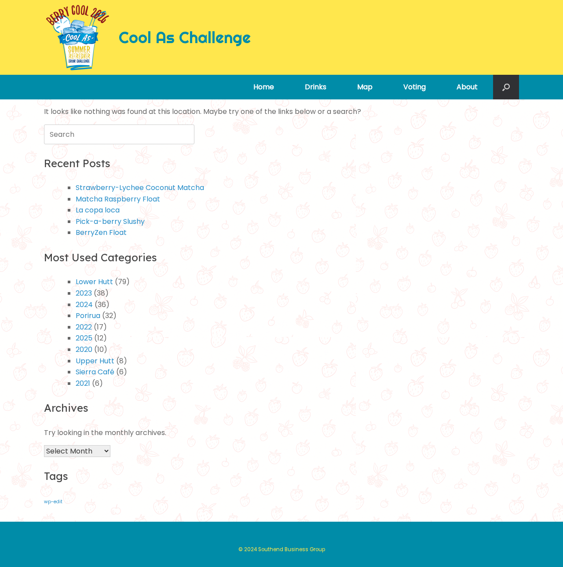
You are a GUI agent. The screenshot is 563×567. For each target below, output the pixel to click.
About (467, 87)
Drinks (315, 87)
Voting (414, 87)
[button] (506, 87)
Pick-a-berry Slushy (110, 221)
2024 (84, 305)
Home (263, 87)
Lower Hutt (94, 282)
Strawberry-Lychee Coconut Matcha (140, 188)
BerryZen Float (101, 232)
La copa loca (98, 210)
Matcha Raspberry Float (118, 199)
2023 (84, 293)
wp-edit (53, 501)
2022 (84, 327)
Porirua (88, 316)
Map (365, 87)
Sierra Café (95, 372)
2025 (84, 338)
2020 (84, 349)
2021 (83, 383)
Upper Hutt (95, 361)
